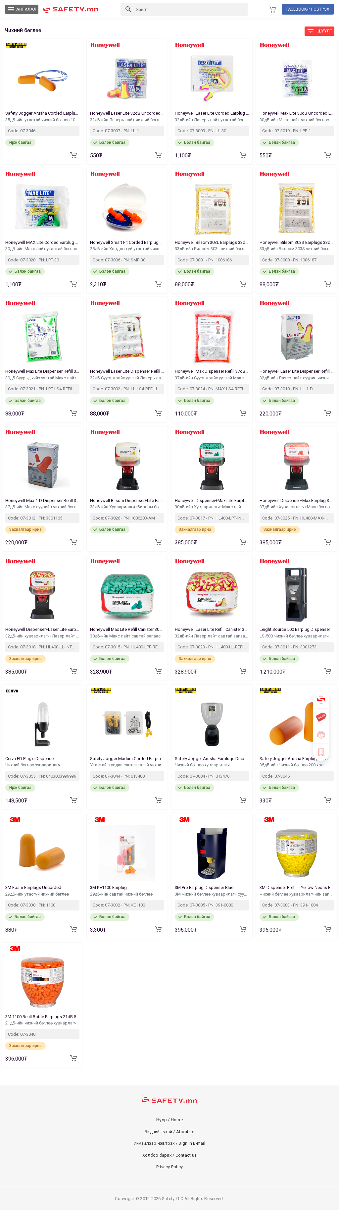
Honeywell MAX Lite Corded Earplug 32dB (42, 242)
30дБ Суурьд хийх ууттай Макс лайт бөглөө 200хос (42, 377)
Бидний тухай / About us (169, 1131)
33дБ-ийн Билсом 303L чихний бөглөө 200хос (212, 248)
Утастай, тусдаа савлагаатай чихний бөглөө (127, 764)
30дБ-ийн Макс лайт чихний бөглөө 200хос (297, 119)
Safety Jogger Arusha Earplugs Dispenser (212, 758)
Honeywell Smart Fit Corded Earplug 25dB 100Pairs (127, 242)
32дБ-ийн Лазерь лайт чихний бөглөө (127, 119)
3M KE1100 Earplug (109, 887)
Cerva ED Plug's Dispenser (30, 758)
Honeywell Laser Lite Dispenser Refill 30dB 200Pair (127, 371)
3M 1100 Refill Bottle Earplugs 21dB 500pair (42, 1016)
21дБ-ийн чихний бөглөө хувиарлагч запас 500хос (42, 1022)
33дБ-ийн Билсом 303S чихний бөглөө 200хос (297, 248)
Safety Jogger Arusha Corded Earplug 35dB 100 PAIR (42, 113)
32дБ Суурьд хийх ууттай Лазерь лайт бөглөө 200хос (127, 377)
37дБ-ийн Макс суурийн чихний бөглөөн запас (42, 506)
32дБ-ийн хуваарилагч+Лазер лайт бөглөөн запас (42, 635)
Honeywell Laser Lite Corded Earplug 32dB (212, 113)
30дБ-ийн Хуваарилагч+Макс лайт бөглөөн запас (212, 506)
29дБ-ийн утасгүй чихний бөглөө (37, 894)
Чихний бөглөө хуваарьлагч (203, 764)
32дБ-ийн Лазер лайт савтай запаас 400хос (212, 635)
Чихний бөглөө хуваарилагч (33, 764)
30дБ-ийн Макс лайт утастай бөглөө (41, 248)
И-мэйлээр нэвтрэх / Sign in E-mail (169, 1143)
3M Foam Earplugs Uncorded (33, 887)
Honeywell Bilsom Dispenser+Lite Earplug (127, 500)
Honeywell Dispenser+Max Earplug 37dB (297, 500)
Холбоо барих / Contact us (169, 1155)
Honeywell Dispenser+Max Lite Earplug (212, 500)
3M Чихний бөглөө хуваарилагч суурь (212, 894)
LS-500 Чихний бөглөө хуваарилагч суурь (297, 635)
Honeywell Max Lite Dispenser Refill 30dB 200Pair (42, 371)
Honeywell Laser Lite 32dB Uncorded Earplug (127, 113)
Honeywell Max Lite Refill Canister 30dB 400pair (127, 629)
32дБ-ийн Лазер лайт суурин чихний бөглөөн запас (297, 377)
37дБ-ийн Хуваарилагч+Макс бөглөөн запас (297, 506)
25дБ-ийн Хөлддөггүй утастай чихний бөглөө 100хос (127, 248)
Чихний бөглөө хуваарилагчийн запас (297, 894)
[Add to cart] (73, 155)
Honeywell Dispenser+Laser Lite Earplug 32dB (42, 629)
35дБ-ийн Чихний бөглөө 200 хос (292, 764)
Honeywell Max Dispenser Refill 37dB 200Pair (212, 371)
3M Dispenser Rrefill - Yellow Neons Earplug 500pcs (297, 887)
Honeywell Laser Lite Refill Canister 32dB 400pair (212, 629)
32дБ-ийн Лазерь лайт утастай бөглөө (212, 119)
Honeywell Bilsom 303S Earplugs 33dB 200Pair (297, 242)
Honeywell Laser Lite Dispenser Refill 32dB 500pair (297, 371)
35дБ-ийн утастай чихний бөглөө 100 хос (42, 119)
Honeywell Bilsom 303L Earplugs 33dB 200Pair (212, 242)
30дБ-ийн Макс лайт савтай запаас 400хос (127, 635)
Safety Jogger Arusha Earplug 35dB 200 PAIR (297, 758)
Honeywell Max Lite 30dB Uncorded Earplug (297, 113)
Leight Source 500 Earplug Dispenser (295, 629)
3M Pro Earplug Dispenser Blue (204, 887)
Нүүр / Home (169, 1119)
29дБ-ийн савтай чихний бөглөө (122, 894)
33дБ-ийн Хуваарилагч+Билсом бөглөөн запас (127, 506)
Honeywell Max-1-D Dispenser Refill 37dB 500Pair (42, 500)
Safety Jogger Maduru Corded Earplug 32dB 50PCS (127, 758)
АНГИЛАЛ (21, 9)
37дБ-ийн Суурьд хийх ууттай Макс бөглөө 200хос (212, 377)
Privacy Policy (169, 1166)
